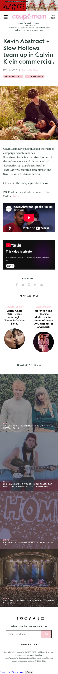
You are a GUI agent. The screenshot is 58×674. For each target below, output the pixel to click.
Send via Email (41, 284)
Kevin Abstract (13, 76)
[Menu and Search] (6, 17)
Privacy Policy (29, 644)
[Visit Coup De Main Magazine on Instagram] (26, 618)
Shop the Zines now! (12, 672)
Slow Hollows (34, 76)
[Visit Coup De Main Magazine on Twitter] (34, 618)
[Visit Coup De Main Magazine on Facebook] (17, 618)
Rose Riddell (30, 70)
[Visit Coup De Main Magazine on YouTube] (21, 618)
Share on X (22, 284)
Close (29, 672)
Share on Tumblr (35, 284)
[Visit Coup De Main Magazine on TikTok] (30, 618)
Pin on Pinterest (29, 284)
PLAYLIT (52, 17)
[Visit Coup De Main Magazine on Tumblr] (38, 618)
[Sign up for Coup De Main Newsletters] (42, 618)
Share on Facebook (16, 284)
